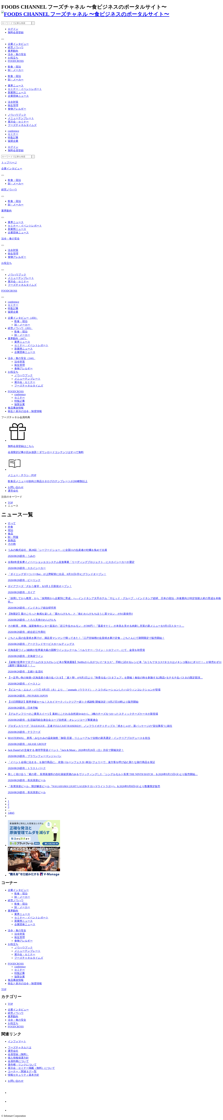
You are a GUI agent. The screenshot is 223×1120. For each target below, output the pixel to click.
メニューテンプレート (21, 118)
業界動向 (6, 210)
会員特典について (18, 1061)
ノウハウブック (17, 114)
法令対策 (13, 102)
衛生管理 (13, 105)
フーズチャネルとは (19, 1047)
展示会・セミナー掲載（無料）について (31, 1068)
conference (13, 131)
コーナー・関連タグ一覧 (22, 1071)
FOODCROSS (9, 290)
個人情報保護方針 (18, 1057)
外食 (10, 526)
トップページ (9, 162)
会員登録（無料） (18, 1054)
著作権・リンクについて (22, 1064)
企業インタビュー (11, 168)
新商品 (12, 540)
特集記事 (13, 137)
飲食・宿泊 (14, 66)
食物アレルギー (17, 108)
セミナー (13, 134)
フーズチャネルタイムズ (22, 125)
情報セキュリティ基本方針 (23, 1074)
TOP (10, 502)
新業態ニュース (17, 92)
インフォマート (17, 1041)
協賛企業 (13, 141)
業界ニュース (16, 85)
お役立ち (6, 263)
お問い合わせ (16, 487)
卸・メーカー (16, 70)
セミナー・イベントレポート (25, 89)
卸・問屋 (13, 537)
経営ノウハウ (9, 189)
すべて (12, 523)
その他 (12, 544)
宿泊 (10, 530)
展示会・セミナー (18, 121)
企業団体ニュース (18, 96)
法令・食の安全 (10, 238)
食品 (10, 533)
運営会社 (13, 490)
